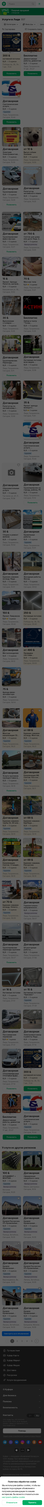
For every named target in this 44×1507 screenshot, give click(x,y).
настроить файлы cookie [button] (13, 1497)
